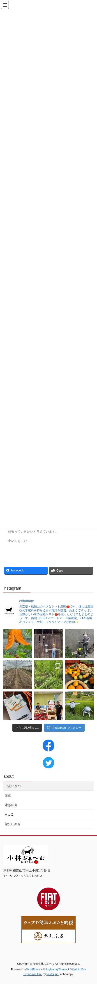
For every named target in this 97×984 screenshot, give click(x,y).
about (8, 776)
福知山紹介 (13, 824)
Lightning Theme (56, 969)
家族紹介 (11, 805)
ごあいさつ (13, 786)
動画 (8, 795)
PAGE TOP (90, 950)
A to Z (9, 814)
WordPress (33, 969)
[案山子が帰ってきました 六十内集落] (79, 643)
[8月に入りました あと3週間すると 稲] (79, 705)
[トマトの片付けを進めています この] (17, 674)
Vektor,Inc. (52, 974)
